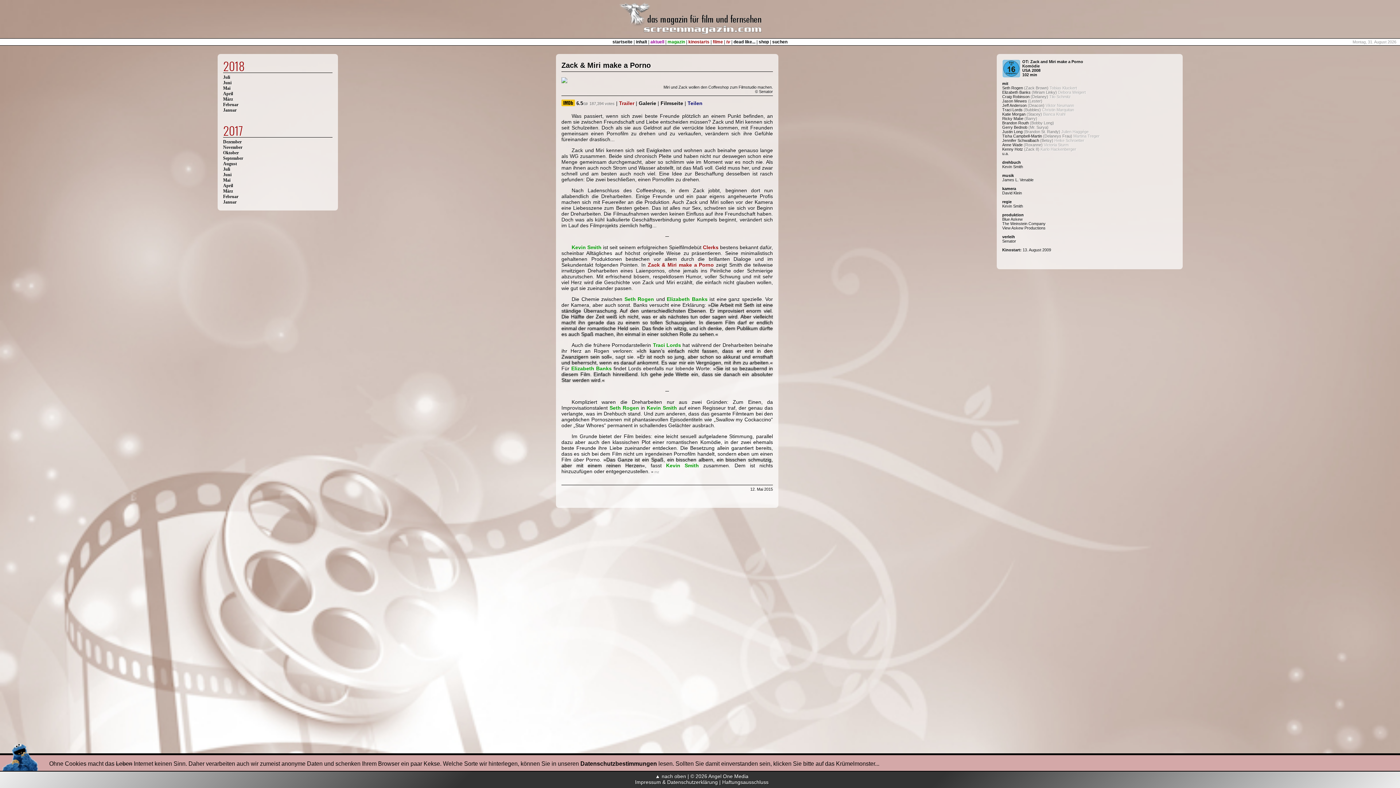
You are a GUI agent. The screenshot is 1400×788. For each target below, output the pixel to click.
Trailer (626, 103)
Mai (226, 88)
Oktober (231, 152)
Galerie (647, 103)
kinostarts (698, 42)
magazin (676, 42)
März (228, 99)
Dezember (232, 141)
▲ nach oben (670, 776)
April (228, 93)
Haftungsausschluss (745, 782)
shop (764, 42)
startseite (622, 42)
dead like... (744, 42)
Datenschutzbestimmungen (618, 764)
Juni (227, 82)
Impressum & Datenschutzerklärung (676, 782)
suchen (780, 42)
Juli (226, 77)
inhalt (641, 42)
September (233, 158)
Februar (230, 104)
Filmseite (672, 103)
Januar (230, 110)
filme (718, 42)
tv (728, 42)
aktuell (657, 42)
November (232, 147)
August (230, 163)
